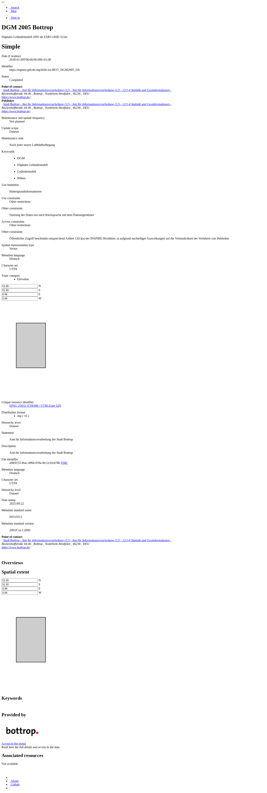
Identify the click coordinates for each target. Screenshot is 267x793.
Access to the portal (14, 743)
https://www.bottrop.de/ (16, 97)
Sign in (15, 17)
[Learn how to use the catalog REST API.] (9, 788)
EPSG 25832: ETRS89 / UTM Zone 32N (35, 405)
